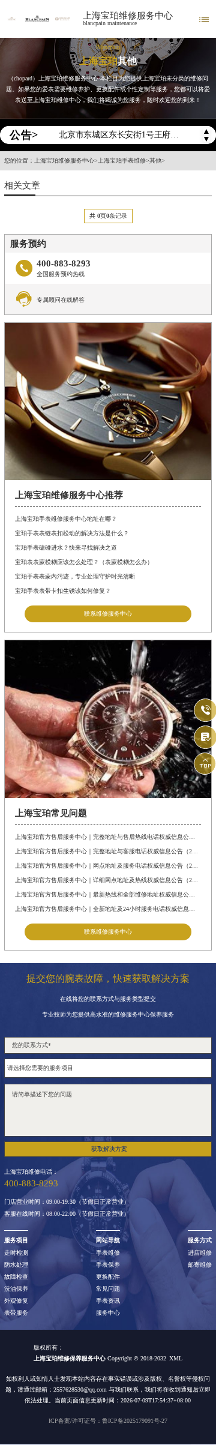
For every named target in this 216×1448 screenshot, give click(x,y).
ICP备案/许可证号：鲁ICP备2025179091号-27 (108, 1420)
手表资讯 (108, 1301)
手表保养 (108, 1265)
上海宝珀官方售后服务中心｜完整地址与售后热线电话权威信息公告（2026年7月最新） (107, 837)
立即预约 (109, 733)
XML (175, 1358)
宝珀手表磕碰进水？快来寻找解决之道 (66, 547)
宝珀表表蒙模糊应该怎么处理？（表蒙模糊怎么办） (84, 562)
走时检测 (16, 1253)
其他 (155, 161)
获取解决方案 (109, 1149)
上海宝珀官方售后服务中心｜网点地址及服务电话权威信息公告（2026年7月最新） (107, 865)
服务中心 (108, 1313)
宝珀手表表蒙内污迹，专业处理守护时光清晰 (75, 576)
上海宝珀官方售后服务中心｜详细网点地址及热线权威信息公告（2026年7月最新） (107, 880)
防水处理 (16, 1265)
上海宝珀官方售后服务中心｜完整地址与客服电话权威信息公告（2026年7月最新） (107, 851)
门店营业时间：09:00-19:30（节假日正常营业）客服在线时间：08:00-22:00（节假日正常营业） (67, 1208)
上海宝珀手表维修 (122, 161)
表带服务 (16, 1313)
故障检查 (16, 1277)
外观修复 (16, 1301)
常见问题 (108, 1289)
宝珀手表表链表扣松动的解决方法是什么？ (72, 533)
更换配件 (108, 1277)
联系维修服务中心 (108, 613)
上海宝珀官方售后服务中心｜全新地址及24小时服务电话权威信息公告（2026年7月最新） (107, 909)
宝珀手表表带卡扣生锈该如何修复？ (63, 590)
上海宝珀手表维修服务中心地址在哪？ (66, 518)
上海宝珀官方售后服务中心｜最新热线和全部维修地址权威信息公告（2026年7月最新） (107, 894)
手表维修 (108, 1253)
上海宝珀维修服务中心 (128, 15)
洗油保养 (16, 1289)
